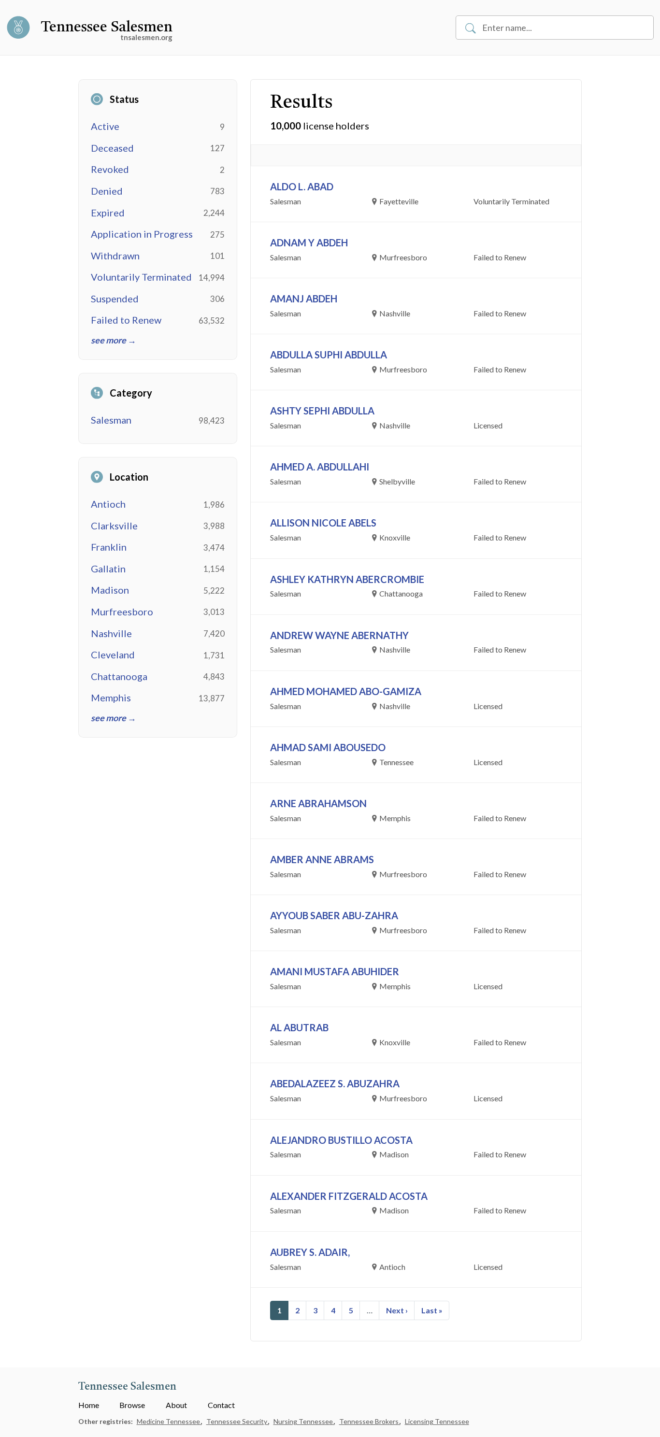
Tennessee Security (237, 1421)
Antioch (108, 504)
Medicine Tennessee (169, 1421)
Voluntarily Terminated (141, 277)
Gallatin (108, 568)
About (176, 1404)
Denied (107, 191)
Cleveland (113, 654)
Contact (221, 1404)
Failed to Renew (126, 320)
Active (105, 126)
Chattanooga (119, 676)
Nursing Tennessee (303, 1421)
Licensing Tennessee (437, 1421)
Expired (108, 212)
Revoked (110, 169)
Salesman (111, 420)
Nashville (111, 633)
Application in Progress (142, 234)
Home (88, 1404)
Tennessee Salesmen (106, 27)
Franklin (109, 547)
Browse (132, 1404)
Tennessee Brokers (369, 1421)
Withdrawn (115, 255)
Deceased (112, 148)
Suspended (115, 298)
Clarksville (114, 525)
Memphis (111, 697)
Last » (432, 1310)
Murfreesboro (122, 611)
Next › (397, 1310)
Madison (110, 590)
